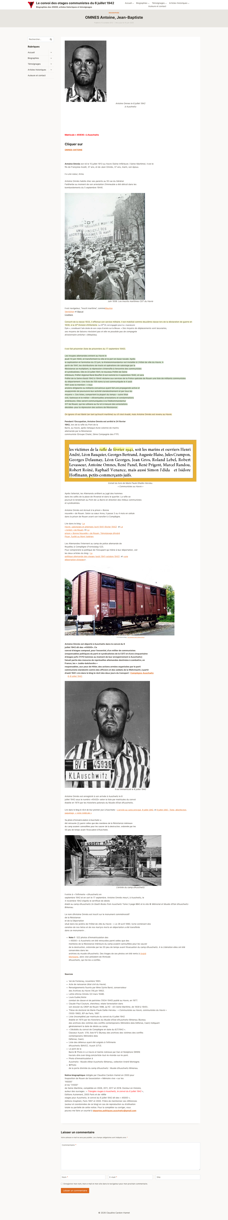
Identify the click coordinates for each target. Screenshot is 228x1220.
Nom (65, 1177)
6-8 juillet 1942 (75, 676)
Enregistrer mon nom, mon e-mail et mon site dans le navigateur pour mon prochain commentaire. (106, 1184)
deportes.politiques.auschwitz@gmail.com (114, 1110)
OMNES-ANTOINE (73, 150)
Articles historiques (37, 70)
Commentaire (69, 1145)
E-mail (113, 1177)
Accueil (31, 52)
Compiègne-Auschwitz (142, 673)
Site (158, 1177)
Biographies (114, 13)
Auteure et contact (157, 6)
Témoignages (34, 64)
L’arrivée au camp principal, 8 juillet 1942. (135, 810)
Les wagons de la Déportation (136, 637)
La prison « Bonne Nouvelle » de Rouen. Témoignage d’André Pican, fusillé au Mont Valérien (92, 533)
